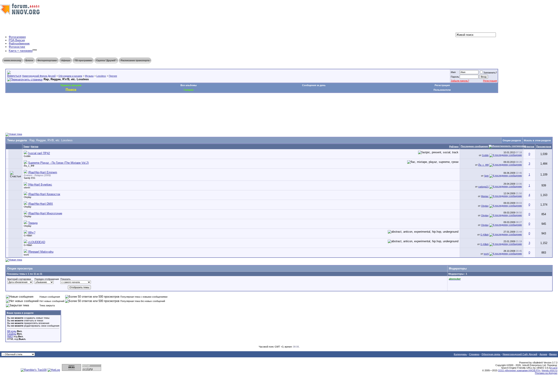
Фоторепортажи (47, 60)
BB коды (11, 331)
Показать (65, 279)
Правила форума (71, 85)
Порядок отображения (46, 279)
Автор (34, 146)
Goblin (27, 156)
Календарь (460, 354)
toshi (26, 254)
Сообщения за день (314, 85)
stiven (27, 187)
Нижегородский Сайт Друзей (520, 354)
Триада (32, 223)
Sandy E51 (29, 178)
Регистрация (490, 80)
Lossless (101, 76)
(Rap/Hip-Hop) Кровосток (44, 194)
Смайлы (11, 333)
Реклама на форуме (546, 373)
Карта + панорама (20, 51)
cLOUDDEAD (36, 242)
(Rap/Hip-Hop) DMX (40, 203)
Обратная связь (490, 354)
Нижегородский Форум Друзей (39, 76)
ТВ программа (83, 60)
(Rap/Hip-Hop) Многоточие (45, 213)
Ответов (529, 146)
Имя (453, 72)
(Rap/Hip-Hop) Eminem (42, 172)
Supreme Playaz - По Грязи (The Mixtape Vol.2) (58, 162)
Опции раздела (512, 140)
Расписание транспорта (135, 60)
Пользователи (442, 90)
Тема (26, 146)
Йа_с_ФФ (29, 165)
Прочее (113, 76)
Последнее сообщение (474, 146)
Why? (31, 232)
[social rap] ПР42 (39, 153)
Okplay (27, 197)
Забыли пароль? (460, 80)
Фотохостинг (17, 46)
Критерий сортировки (19, 279)
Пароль (455, 76)
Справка (474, 354)
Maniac (485, 196)
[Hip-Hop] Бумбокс (40, 184)
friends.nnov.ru (549, 370)
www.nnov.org (12, 60)
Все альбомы (188, 85)
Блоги (29, 60)
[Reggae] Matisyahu (40, 251)
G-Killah (28, 235)
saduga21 (483, 186)
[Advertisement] (84, 106)
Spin (486, 175)
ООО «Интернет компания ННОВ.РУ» (519, 370)
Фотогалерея (17, 37)
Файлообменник (19, 43)
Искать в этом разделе (537, 140)
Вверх (553, 354)
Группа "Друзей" (106, 60)
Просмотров (543, 146)
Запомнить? (490, 72)
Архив (543, 354)
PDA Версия (17, 40)
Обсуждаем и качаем (70, 76)
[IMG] (10, 336)
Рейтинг (454, 146)
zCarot (553, 367)
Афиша (65, 60)
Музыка (89, 76)
